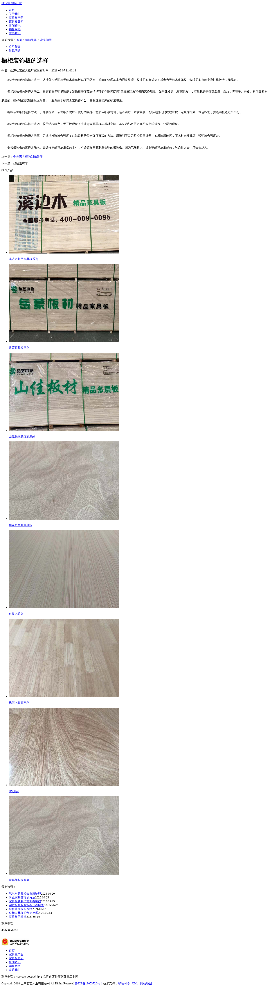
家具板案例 (16, 21)
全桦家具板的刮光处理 (28, 156)
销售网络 (15, 29)
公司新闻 (15, 46)
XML (135, 983)
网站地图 (146, 983)
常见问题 (46, 40)
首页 (12, 10)
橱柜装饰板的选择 (20, 909)
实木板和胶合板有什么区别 (26, 905)
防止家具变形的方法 (22, 897)
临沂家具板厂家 (11, 3)
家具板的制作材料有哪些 (25, 901)
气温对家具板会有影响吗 (25, 893)
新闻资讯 (15, 25)
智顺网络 (124, 983)
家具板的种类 (17, 916)
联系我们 (15, 33)
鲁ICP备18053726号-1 (88, 983)
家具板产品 (16, 17)
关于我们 (15, 13)
